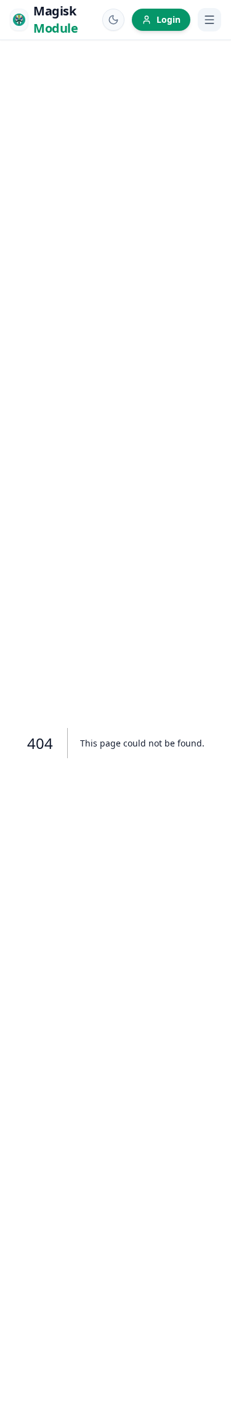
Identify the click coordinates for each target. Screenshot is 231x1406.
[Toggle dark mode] (113, 20)
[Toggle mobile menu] (209, 19)
